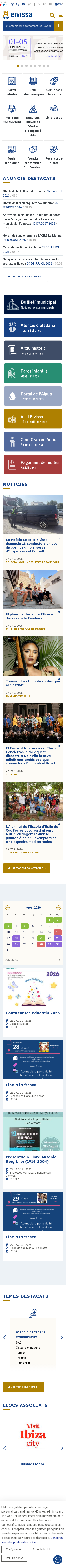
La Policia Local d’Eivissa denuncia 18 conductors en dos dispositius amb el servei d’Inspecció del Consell (31, 545)
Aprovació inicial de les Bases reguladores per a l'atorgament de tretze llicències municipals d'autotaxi (31, 219)
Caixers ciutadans (28, 1347)
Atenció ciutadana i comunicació (31, 1334)
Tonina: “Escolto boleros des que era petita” (33, 683)
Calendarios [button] (11, 960)
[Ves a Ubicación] (27, 4)
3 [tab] (26, 66)
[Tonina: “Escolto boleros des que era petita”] (33, 656)
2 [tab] (22, 66)
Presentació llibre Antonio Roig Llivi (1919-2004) (31, 1159)
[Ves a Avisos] (59, 26)
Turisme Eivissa (31, 1464)
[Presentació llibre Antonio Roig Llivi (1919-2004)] (33, 1131)
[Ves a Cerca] (52, 16)
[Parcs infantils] (33, 373)
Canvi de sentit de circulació (22, 247)
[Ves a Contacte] (37, 4)
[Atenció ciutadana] (33, 327)
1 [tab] (18, 66)
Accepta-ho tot (41, 1549)
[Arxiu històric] (33, 350)
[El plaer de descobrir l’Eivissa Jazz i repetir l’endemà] (33, 589)
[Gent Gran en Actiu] (33, 442)
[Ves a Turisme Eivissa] (33, 1436)
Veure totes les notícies (25, 868)
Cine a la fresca (21, 1085)
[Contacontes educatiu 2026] (33, 987)
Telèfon (21, 1352)
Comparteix (59, 537)
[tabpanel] (33, 48)
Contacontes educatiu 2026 (33, 1013)
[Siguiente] (61, 1333)
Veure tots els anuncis (24, 276)
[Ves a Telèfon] (31, 4)
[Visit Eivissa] (33, 419)
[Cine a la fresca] (33, 1059)
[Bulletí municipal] (33, 304)
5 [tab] (35, 66)
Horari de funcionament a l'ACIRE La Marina (32, 235)
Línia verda (23, 1363)
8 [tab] (48, 66)
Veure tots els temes (22, 1386)
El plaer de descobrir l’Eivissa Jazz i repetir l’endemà (30, 616)
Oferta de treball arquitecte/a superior (28, 203)
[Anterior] (4, 1333)
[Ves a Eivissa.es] (17, 14)
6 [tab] (39, 66)
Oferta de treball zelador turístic (24, 191)
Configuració (13, 1549)
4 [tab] (31, 66)
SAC (19, 1342)
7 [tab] (44, 66)
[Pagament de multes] (33, 465)
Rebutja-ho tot (14, 1558)
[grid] (33, 933)
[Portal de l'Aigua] (33, 396)
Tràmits (21, 1358)
